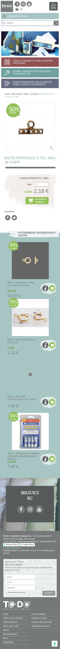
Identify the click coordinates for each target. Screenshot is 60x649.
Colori (5, 614)
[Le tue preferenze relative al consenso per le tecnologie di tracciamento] (55, 644)
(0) (21, 9)
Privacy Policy (12, 544)
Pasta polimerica (10, 634)
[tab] (30, 167)
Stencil (6, 630)
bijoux (26, 94)
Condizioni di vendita (12, 548)
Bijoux (5, 638)
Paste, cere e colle (10, 626)
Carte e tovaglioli (39, 614)
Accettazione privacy (16, 592)
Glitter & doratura (10, 622)
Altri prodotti (8, 642)
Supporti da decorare (40, 626)
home (7, 94)
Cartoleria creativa (39, 618)
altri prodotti (17, 94)
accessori (35, 94)
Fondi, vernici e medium (13, 618)
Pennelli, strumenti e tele (42, 622)
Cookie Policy (28, 544)
